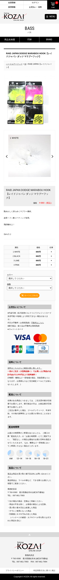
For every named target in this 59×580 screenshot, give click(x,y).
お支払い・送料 (35, 7)
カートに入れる (31, 295)
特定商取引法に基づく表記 (44, 570)
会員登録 (11, 3)
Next (52, 156)
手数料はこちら (37, 323)
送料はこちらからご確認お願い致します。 (25, 368)
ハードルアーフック (14, 64)
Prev (6, 156)
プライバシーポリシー (15, 570)
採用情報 (11, 7)
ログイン (35, 3)
